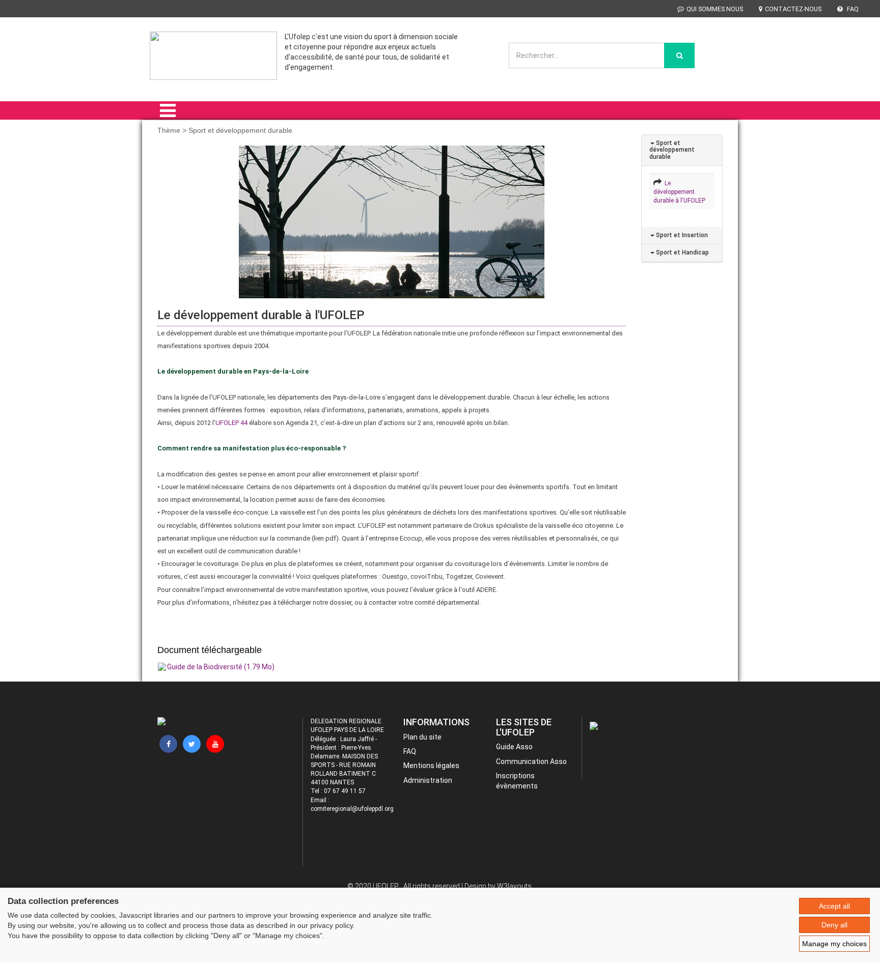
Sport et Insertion (681, 235)
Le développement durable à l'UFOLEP (679, 192)
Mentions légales (431, 765)
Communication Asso (531, 761)
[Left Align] (679, 55)
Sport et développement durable (672, 149)
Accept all (834, 906)
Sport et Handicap (681, 252)
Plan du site (422, 737)
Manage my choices (834, 944)
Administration (427, 780)
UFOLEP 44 (231, 423)
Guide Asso (514, 747)
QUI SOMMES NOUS (714, 9)
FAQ (852, 9)
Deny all (834, 925)
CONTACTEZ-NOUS (793, 9)
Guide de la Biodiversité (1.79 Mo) (220, 667)
